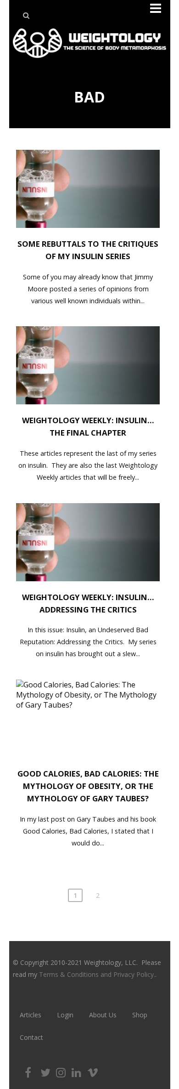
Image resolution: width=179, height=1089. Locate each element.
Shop (139, 1014)
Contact (31, 1037)
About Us (103, 1014)
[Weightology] (89, 60)
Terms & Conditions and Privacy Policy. (97, 974)
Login (65, 1014)
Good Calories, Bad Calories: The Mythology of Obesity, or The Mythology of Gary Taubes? (88, 786)
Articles (30, 1014)
